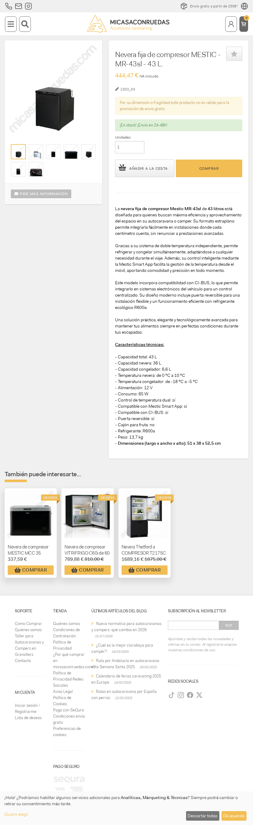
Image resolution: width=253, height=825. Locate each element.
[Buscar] (25, 24)
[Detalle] (71, 151)
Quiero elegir (16, 814)
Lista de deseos (28, 717)
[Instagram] (181, 695)
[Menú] (11, 24)
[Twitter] (199, 695)
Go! (228, 625)
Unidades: (123, 137)
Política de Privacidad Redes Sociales (68, 679)
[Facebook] (190, 695)
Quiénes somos (28, 629)
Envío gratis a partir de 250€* (214, 6)
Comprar (209, 168)
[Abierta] (35, 151)
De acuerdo (234, 816)
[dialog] (126, 808)
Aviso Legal (63, 691)
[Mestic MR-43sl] (18, 151)
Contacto (23, 660)
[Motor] (35, 169)
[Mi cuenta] (231, 24)
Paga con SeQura (68, 710)
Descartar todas (203, 816)
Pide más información (43, 193)
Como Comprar (28, 623)
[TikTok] (171, 695)
